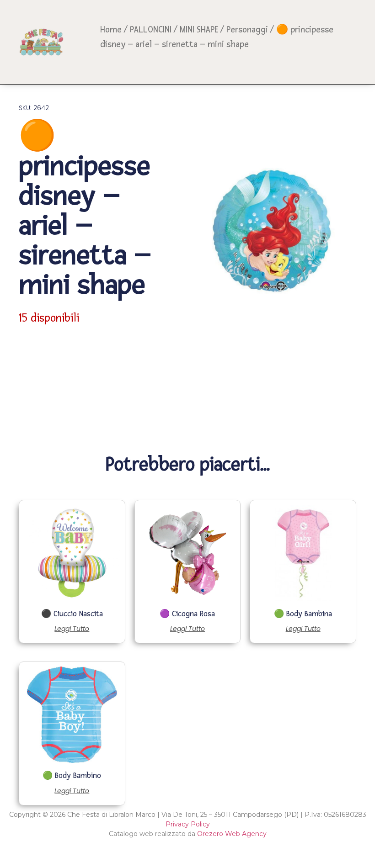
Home (111, 29)
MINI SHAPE (199, 29)
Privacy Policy (188, 824)
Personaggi (247, 29)
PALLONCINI (150, 29)
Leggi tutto (71, 628)
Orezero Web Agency (232, 834)
